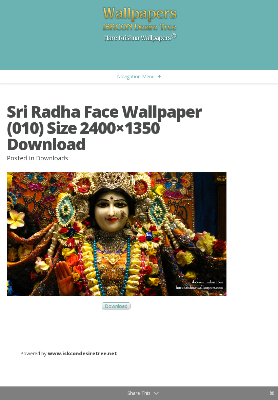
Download (116, 306)
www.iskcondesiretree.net (82, 353)
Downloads (52, 158)
